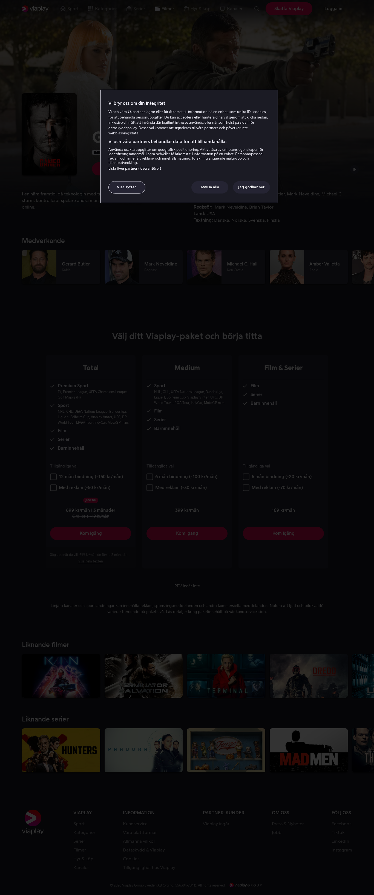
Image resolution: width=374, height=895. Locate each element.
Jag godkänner (251, 187)
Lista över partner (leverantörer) (134, 168)
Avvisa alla (209, 187)
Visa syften (127, 187)
